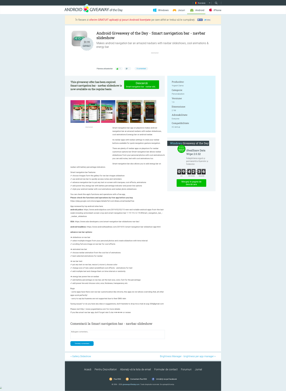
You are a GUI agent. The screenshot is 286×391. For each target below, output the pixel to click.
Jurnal (198, 369)
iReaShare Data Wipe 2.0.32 (195, 152)
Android (199, 10)
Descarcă (142, 84)
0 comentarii (141, 69)
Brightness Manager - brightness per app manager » (188, 356)
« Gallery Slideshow (80, 356)
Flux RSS (117, 379)
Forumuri (186, 369)
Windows (163, 10)
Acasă (87, 369)
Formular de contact (166, 369)
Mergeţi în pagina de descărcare (191, 183)
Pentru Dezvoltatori (106, 369)
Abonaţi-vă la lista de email (135, 369)
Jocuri (181, 10)
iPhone (217, 10)
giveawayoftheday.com (131, 384)
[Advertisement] (156, 59)
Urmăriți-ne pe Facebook (166, 379)
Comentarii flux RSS (138, 379)
